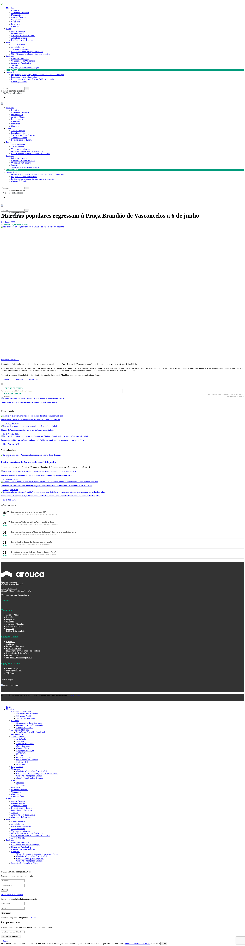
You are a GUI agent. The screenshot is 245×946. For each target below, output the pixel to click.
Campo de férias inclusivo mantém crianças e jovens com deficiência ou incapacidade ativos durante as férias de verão (46, 486)
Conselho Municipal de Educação (30, 776)
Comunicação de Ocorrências (23, 61)
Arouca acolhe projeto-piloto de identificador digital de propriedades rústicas (29, 402)
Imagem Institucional (19, 789)
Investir (9, 42)
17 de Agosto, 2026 (11, 434)
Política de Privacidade (15, 631)
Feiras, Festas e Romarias (21, 810)
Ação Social (16, 224)
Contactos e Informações (21, 817)
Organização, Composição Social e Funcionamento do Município (37, 75)
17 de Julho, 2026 (10, 479)
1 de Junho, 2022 (8, 222)
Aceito (163, 944)
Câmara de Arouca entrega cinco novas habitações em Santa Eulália (27, 430)
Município (10, 8)
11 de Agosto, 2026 (11, 444)
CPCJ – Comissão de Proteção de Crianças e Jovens (37, 773)
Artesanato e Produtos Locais (23, 815)
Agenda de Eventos (19, 38)
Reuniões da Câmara (24, 727)
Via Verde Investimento (20, 49)
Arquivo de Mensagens (25, 718)
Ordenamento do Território (27, 760)
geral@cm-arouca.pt (9, 588)
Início (8, 707)
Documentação (17, 15)
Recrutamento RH (13, 648)
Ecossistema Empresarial (21, 826)
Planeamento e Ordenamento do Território (23, 651)
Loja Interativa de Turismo (22, 40)
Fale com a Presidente (20, 58)
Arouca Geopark (18, 31)
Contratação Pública (19, 81)
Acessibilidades (17, 47)
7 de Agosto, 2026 (10, 490)
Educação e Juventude (15, 646)
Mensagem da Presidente (21, 711)
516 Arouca (11, 673)
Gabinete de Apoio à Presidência (29, 725)
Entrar (33, 917)
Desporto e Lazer (23, 746)
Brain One (75, 695)
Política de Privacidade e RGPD (137, 943)
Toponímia (20, 785)
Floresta (19, 755)
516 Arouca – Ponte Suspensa (23, 35)
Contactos (15, 26)
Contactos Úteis (17, 796)
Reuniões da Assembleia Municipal (30, 732)
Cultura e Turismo (23, 748)
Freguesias (15, 24)
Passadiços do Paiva (19, 33)
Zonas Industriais (18, 45)
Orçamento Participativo (21, 63)
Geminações (16, 792)
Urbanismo (10, 642)
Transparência (11, 72)
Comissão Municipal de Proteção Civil (31, 771)
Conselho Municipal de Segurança (30, 778)
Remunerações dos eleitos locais (29, 723)
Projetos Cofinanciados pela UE (19, 658)
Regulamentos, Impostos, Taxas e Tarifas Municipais (32, 79)
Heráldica (20, 783)
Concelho (10, 617)
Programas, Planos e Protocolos (24, 77)
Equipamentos (17, 19)
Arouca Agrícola (18, 838)
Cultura (25, 224)
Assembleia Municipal (20, 12)
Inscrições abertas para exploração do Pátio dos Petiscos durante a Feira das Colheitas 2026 (36, 475)
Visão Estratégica (18, 822)
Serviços (14, 65)
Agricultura (21, 753)
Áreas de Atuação (18, 17)
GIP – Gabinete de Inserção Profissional (27, 52)
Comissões (15, 22)
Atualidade (5, 457)
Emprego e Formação (25, 750)
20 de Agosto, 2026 (11, 424)
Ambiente (10, 644)
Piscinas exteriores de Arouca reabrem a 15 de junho (28, 462)
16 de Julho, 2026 (10, 500)
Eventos (7, 224)
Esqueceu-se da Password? (12, 895)
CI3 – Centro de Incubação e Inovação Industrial (30, 54)
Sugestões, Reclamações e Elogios (25, 68)
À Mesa (14, 812)
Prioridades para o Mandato (27, 714)
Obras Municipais (23, 757)
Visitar (8, 29)
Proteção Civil (12, 655)
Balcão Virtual (12, 70)
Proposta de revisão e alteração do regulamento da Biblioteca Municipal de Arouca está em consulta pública (42, 440)
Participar (10, 56)
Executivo (15, 10)
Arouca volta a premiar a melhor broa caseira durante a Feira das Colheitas (30, 420)
